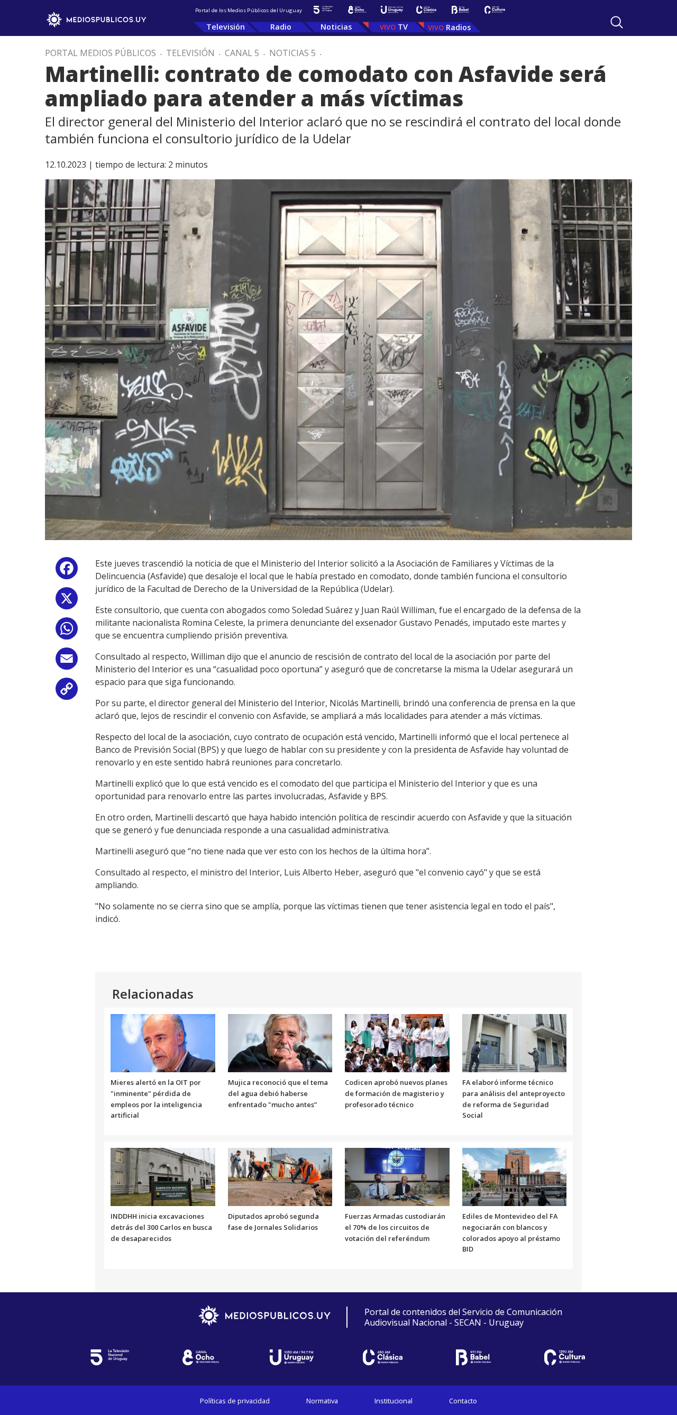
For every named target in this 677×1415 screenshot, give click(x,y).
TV (403, 27)
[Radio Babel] (460, 10)
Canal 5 (242, 53)
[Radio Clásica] (426, 10)
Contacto (463, 1400)
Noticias (336, 27)
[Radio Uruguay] (391, 10)
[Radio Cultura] (494, 10)
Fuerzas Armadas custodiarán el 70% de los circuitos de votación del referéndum (395, 1227)
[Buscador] (616, 22)
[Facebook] (66, 572)
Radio (280, 27)
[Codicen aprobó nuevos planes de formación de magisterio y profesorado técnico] (397, 1042)
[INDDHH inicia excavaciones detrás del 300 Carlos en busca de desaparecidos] (163, 1176)
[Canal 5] (322, 10)
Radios (458, 27)
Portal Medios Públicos (100, 53)
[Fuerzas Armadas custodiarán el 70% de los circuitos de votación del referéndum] (397, 1176)
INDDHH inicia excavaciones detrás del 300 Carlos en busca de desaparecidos (161, 1227)
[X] (66, 602)
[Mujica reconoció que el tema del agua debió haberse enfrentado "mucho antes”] (280, 1042)
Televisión (225, 27)
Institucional (393, 1400)
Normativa (322, 1400)
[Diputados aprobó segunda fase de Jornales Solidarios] (280, 1176)
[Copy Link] (66, 693)
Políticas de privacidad (235, 1400)
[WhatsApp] (66, 632)
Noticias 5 (292, 53)
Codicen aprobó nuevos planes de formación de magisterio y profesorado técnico (396, 1093)
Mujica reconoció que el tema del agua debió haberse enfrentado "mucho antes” (278, 1093)
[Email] (66, 662)
